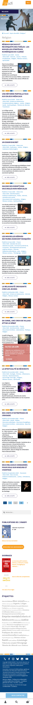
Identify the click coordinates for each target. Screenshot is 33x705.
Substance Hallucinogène (10, 149)
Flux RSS (15, 682)
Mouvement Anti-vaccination (11, 199)
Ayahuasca (13, 147)
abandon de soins (15, 244)
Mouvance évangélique (23, 422)
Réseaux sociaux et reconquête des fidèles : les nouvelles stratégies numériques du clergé (15, 48)
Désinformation (15, 194)
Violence (25, 645)
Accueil (6, 33)
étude (19, 195)
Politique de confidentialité (19, 679)
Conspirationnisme (6, 610)
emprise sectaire (7, 249)
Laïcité (22, 328)
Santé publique (11, 105)
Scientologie (22, 640)
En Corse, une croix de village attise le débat (16, 321)
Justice (22, 103)
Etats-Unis (19, 99)
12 (21, 503)
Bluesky (17, 659)
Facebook (9, 659)
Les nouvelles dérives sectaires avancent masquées (16, 237)
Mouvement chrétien (8, 330)
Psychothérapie (6, 637)
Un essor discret (10, 142)
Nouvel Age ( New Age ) (9, 377)
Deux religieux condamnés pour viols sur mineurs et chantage (14, 467)
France (19, 242)
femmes (18, 374)
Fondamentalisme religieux (10, 103)
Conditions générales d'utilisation (11, 681)
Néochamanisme (14, 376)
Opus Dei (27, 424)
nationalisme (20, 330)
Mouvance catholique (8, 422)
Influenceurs (26, 374)
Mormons (23, 622)
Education (21, 614)
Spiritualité (5, 60)
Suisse (17, 55)
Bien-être (9, 608)
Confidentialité (6, 686)
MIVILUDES (17, 622)
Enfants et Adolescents (17, 101)
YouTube (27, 658)
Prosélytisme (6, 58)
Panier (25, 700)
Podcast (24, 57)
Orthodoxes (26, 476)
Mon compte (5, 702)
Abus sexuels (14, 475)
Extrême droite (14, 328)
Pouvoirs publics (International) (20, 630)
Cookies (21, 682)
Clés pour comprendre (17, 608)
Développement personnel (18, 247)
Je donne (9, 359)
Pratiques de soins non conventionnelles (12, 633)
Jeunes (18, 57)
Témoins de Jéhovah (23, 105)
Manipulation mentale (7, 622)
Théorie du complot (9, 643)
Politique (27, 330)
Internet (12, 57)
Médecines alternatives (9, 251)
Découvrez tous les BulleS (9, 541)
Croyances (5, 247)
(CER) (10, 677)
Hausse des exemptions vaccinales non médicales (14, 187)
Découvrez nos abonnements (13, 547)
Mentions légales (7, 679)
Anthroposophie (9, 603)
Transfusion (6, 107)
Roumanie (23, 473)
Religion (13, 58)
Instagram (13, 659)
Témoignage (17, 253)
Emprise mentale (11, 616)
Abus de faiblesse (7, 601)
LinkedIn (22, 659)
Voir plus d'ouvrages (8, 589)
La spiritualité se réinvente (15, 369)
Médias (17, 420)
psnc (18, 251)
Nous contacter (18, 695)
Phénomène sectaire (8, 628)
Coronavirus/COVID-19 (21, 245)
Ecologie (12, 374)
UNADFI (24, 253)
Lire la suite (11, 85)
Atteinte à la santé (7, 245)
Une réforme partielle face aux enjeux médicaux (15, 95)
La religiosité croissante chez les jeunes (14, 287)
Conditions (14, 686)
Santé (4, 105)
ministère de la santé (8, 197)
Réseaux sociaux (22, 58)
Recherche (16, 702)
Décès (12, 612)
